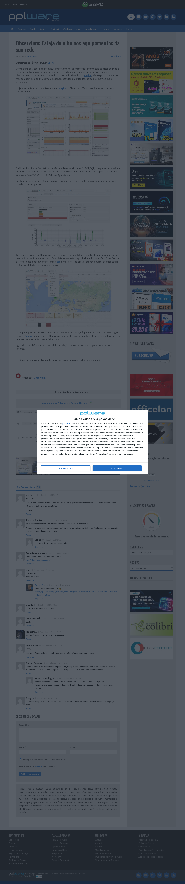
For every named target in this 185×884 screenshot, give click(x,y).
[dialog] (92, 442)
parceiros (66, 423)
